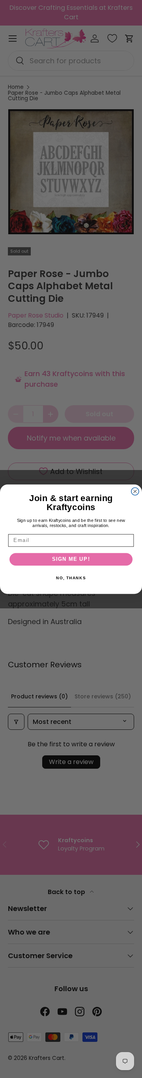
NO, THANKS (71, 578)
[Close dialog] (135, 491)
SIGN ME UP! (71, 559)
